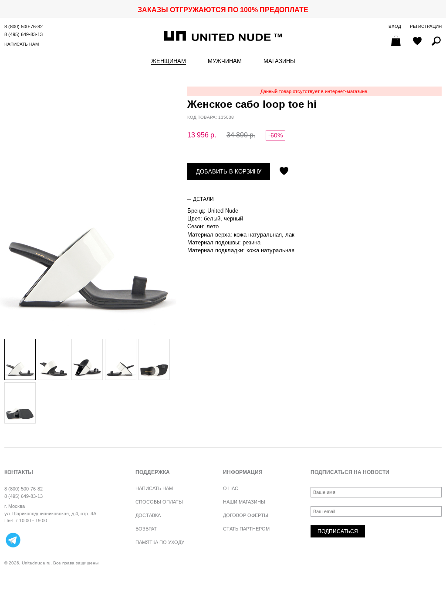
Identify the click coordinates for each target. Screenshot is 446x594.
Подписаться (338, 531)
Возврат (146, 528)
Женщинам (168, 61)
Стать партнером (246, 528)
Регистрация (426, 26)
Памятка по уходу (159, 542)
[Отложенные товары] (417, 41)
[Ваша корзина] (397, 41)
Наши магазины (244, 501)
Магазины (279, 61)
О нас (230, 488)
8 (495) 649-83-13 (23, 34)
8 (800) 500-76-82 (23, 26)
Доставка (148, 515)
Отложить (284, 171)
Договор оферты (245, 515)
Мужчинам (225, 61)
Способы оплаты (159, 501)
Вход (395, 26)
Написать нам (21, 44)
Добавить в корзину (228, 171)
